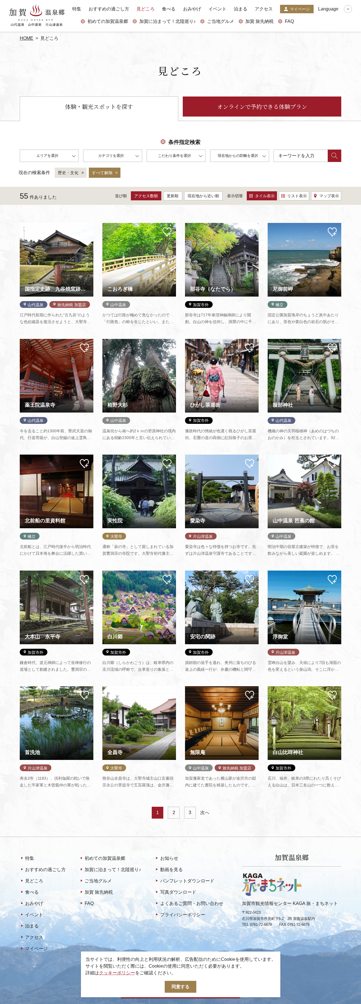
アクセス (264, 9)
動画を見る (171, 869)
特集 (76, 9)
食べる (168, 9)
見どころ (146, 9)
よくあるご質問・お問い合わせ (191, 903)
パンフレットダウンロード (187, 880)
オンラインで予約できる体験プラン (262, 106)
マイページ (300, 9)
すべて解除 (102, 172)
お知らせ (169, 858)
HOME (26, 38)
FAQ (289, 21)
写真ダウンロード (178, 892)
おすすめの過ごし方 (109, 9)
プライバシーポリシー (182, 914)
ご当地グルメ (220, 21)
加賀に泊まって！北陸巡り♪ (167, 21)
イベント (217, 9)
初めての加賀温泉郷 (107, 21)
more (25, 225)
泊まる (240, 9)
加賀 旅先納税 (259, 21)
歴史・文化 (68, 172)
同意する (180, 986)
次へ (204, 812)
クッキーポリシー (117, 972)
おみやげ (192, 9)
